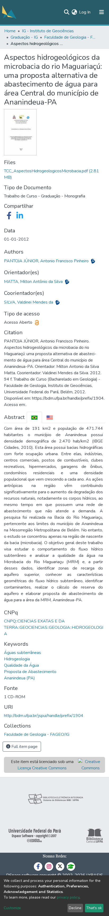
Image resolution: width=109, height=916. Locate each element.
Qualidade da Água (21, 665)
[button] (74, 12)
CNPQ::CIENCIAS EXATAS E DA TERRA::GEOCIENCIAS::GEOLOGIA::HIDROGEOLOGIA (53, 627)
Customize (12, 907)
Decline (75, 907)
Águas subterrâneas (22, 653)
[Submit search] (66, 12)
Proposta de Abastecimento (30, 672)
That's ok (94, 907)
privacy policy (68, 897)
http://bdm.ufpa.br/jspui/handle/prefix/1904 (43, 716)
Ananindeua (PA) (19, 678)
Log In (85, 12)
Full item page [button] (24, 747)
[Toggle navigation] (101, 12)
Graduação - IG (24, 37)
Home (10, 31)
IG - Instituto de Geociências (48, 31)
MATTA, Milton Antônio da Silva (34, 282)
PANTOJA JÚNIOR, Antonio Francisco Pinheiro (47, 261)
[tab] (34, 417)
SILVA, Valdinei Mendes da (29, 302)
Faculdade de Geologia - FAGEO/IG (70, 37)
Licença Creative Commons (42, 768)
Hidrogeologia (17, 659)
